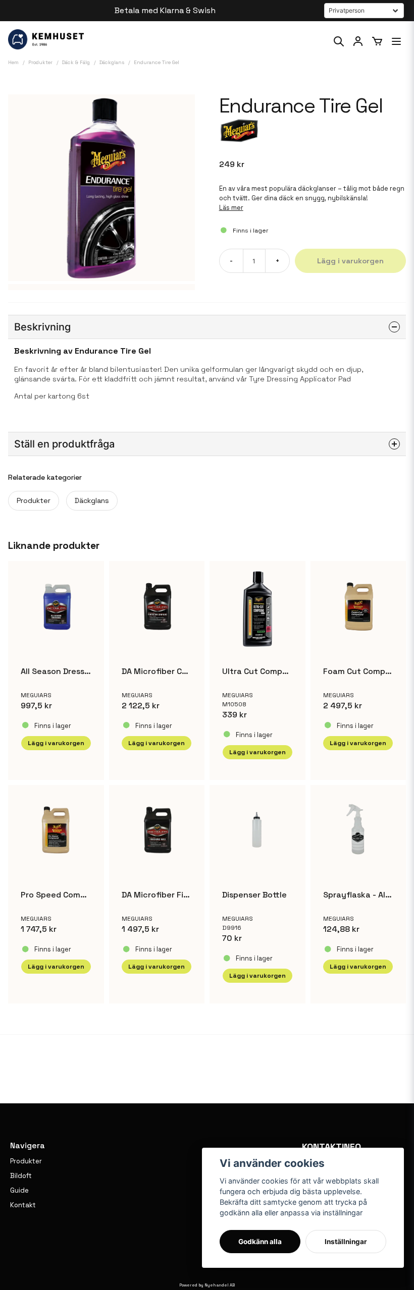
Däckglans (92, 500)
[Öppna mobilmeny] (396, 41)
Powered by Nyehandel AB (207, 1284)
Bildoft (21, 1175)
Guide (19, 1190)
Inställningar (346, 1242)
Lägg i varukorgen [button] (56, 743)
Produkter (33, 500)
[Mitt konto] (358, 41)
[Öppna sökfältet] (338, 41)
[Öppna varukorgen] (377, 41)
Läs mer (231, 207)
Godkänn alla (260, 1242)
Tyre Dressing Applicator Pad (300, 378)
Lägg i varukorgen (257, 752)
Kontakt (23, 1205)
